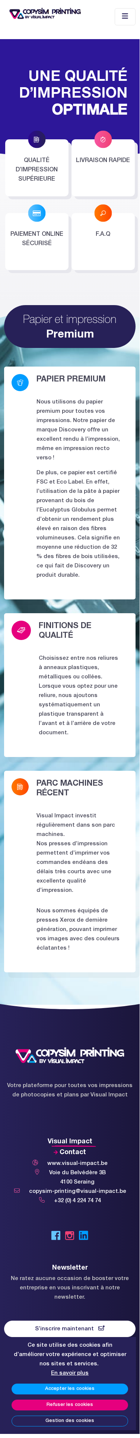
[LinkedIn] (83, 1237)
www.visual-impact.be (77, 1163)
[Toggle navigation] (125, 17)
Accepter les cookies (70, 1389)
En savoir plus (70, 1373)
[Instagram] (69, 1237)
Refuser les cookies (70, 1405)
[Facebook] (55, 1237)
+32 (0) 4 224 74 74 (77, 1200)
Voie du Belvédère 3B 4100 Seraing (77, 1177)
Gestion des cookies (69, 1421)
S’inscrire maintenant (66, 1328)
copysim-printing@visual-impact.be (77, 1191)
